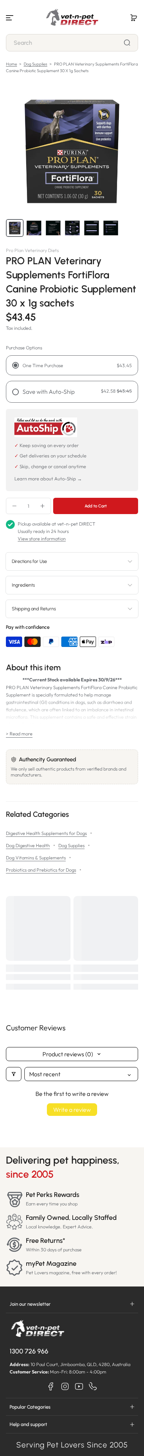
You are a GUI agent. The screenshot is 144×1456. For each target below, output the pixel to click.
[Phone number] (93, 1386)
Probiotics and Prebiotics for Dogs (41, 870)
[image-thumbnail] (15, 228)
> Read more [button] (19, 734)
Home (11, 64)
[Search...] (127, 42)
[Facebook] (51, 1386)
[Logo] (72, 18)
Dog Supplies (35, 64)
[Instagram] (65, 1386)
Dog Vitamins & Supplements (36, 857)
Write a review (72, 1109)
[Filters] (13, 1074)
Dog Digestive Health (28, 845)
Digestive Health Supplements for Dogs (46, 833)
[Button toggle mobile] (10, 17)
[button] (133, 17)
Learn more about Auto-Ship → (48, 479)
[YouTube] (79, 1386)
